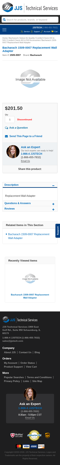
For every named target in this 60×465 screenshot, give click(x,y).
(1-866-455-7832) (50, 27)
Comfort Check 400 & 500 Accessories (23, 40)
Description (11, 184)
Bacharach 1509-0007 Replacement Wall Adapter (28, 236)
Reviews (9, 208)
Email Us (25, 161)
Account (47, 31)
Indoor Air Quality (27, 38)
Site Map (37, 381)
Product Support (13, 366)
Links (26, 381)
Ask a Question (18, 127)
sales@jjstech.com (12, 341)
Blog (37, 352)
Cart (56, 31)
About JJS (10, 352)
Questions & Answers (17, 203)
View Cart (31, 366)
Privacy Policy (12, 381)
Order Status (27, 363)
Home (5, 38)
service (27, 31)
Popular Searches (14, 377)
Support (37, 31)
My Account (10, 363)
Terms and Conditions (39, 377)
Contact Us (25, 352)
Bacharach (13, 38)
